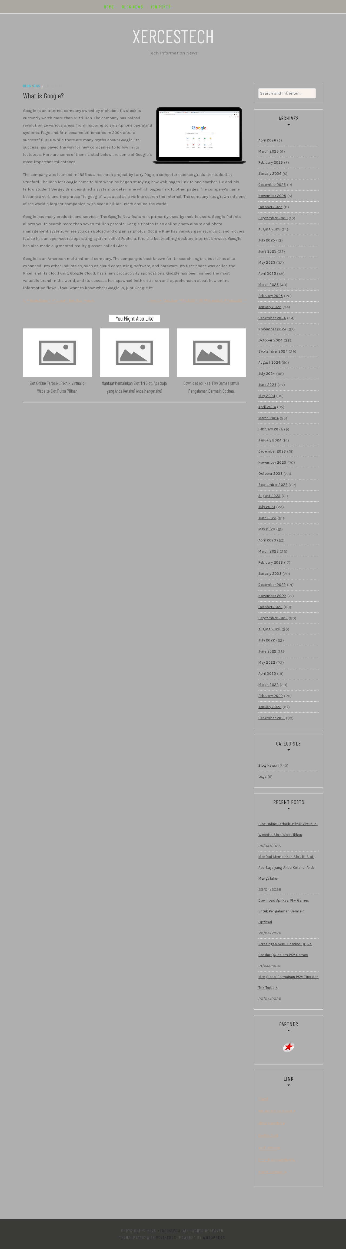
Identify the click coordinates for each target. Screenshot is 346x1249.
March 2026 (268, 151)
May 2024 (266, 396)
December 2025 (272, 185)
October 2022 (270, 607)
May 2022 (266, 662)
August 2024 (269, 362)
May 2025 (266, 262)
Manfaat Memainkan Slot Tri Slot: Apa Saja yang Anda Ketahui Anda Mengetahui (286, 867)
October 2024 (270, 340)
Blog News (132, 6)
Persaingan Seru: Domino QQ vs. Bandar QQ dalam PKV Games (285, 949)
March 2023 (268, 551)
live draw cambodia (276, 1159)
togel (263, 776)
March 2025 (268, 285)
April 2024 (267, 407)
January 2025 (269, 307)
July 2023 (266, 507)
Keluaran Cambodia (276, 1110)
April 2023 (267, 540)
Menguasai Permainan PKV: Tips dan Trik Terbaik (288, 982)
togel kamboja (272, 1171)
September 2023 (273, 485)
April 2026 (267, 140)
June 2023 (267, 518)
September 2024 (273, 351)
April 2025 (267, 274)
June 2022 (267, 651)
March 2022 (268, 685)
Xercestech (173, 35)
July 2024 (266, 374)
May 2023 (266, 529)
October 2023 (270, 474)
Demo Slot (268, 1135)
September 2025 (273, 218)
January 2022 (269, 707)
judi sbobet (269, 1147)
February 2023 (270, 562)
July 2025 (266, 240)
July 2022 (266, 640)
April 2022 (267, 674)
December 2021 (271, 718)
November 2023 (272, 462)
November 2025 (272, 196)
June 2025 (267, 251)
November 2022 (272, 596)
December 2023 (272, 451)
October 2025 (270, 207)
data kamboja (271, 1123)
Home (109, 6)
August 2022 (269, 629)
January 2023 (269, 574)
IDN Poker (161, 6)
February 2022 (270, 696)
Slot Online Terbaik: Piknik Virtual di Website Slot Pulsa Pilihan (288, 829)
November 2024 (272, 329)
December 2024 (272, 318)
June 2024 (267, 385)
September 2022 (273, 618)
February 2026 (270, 162)
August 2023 (269, 496)
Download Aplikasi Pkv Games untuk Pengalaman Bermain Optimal (283, 911)
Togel (263, 1098)
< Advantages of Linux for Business (58, 300)
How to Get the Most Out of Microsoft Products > (197, 300)
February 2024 (270, 429)
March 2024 (268, 418)
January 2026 (269, 174)
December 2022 (272, 585)
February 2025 (270, 296)
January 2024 (269, 440)
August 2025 (269, 229)
